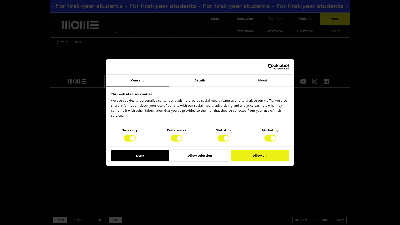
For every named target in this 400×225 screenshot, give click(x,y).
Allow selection (200, 155)
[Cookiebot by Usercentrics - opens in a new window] (271, 67)
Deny (140, 155)
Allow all (260, 155)
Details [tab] (200, 80)
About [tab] (263, 80)
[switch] (176, 138)
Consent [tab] (137, 80)
